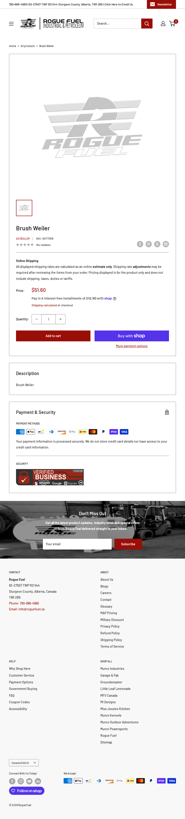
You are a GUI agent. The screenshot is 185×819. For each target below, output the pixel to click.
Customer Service (21, 675)
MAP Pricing (108, 613)
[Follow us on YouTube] (29, 781)
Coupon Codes (19, 702)
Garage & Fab (109, 675)
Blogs (104, 586)
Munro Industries (112, 668)
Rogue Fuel (108, 735)
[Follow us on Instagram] (21, 781)
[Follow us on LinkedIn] (38, 781)
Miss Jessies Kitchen (115, 709)
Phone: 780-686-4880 (24, 603)
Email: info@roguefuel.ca (26, 609)
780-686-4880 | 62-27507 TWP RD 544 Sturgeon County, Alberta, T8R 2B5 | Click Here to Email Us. (71, 4)
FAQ (11, 695)
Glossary (106, 606)
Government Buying (23, 689)
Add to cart (53, 336)
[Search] (147, 23)
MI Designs (108, 702)
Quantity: (22, 319)
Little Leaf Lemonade (115, 689)
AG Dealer (23, 238)
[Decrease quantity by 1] (36, 319)
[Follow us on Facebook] (12, 781)
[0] (172, 23)
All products (28, 45)
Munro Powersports (114, 729)
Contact (105, 600)
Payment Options (21, 682)
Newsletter (164, 4)
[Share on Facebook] (140, 244)
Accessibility (18, 709)
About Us (106, 579)
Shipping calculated (44, 305)
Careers (105, 593)
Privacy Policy (110, 626)
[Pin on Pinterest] (149, 244)
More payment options (132, 346)
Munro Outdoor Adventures (119, 722)
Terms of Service (112, 646)
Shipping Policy (111, 640)
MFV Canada (108, 695)
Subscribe (128, 544)
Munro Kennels (110, 715)
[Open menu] (11, 24)
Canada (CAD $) (20, 762)
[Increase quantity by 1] (60, 319)
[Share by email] (166, 244)
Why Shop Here (19, 668)
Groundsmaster (111, 682)
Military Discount (112, 620)
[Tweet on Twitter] (157, 244)
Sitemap (106, 742)
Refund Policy (110, 633)
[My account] (163, 23)
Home (12, 45)
